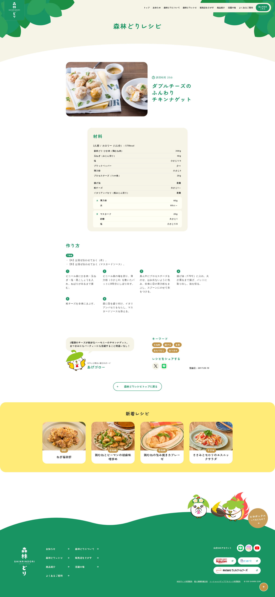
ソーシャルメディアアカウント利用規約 (225, 581)
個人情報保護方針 (201, 581)
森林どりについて (172, 7)
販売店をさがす (207, 7)
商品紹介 (221, 7)
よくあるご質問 (246, 7)
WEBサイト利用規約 (184, 581)
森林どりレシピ (190, 7)
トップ (147, 7)
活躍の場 (232, 7)
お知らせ (157, 7)
